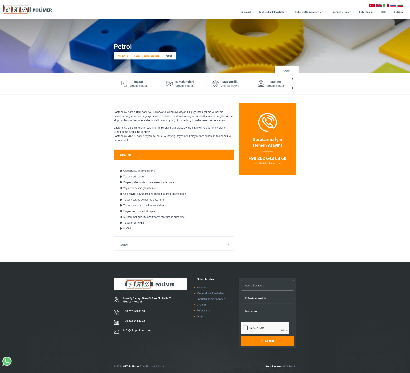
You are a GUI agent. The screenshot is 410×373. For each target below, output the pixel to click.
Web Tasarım (274, 366)
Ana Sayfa (123, 55)
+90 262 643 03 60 (267, 158)
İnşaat (134, 82)
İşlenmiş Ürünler (341, 11)
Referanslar (366, 11)
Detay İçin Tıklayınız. (134, 85)
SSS (383, 11)
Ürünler (201, 304)
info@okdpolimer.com (267, 163)
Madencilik (225, 82)
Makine (271, 82)
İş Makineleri (180, 82)
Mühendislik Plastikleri (272, 11)
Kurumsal (245, 11)
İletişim (398, 11)
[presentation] (292, 79)
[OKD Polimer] (27, 9)
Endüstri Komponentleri (309, 11)
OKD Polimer (131, 366)
